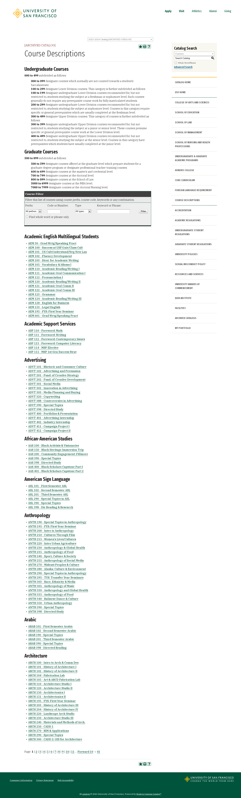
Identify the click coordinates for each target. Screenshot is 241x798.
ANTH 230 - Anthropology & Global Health (56, 547)
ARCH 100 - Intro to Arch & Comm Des (53, 662)
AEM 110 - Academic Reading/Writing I (54, 268)
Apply (168, 11)
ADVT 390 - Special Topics (45, 405)
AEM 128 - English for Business (48, 303)
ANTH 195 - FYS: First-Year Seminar (52, 526)
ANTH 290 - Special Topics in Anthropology (57, 573)
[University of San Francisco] (34, 19)
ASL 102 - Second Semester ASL (49, 490)
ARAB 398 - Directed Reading (47, 647)
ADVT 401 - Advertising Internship (51, 417)
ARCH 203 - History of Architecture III (53, 705)
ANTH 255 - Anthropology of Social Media (56, 560)
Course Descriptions (187, 200)
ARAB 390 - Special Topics (45, 643)
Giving (227, 11)
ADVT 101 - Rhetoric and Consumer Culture (57, 366)
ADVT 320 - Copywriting (44, 396)
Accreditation (183, 210)
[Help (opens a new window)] (149, 46)
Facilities (180, 308)
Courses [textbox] (179, 53)
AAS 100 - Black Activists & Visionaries (53, 445)
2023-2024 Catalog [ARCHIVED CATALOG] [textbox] (110, 39)
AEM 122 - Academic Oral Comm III (51, 290)
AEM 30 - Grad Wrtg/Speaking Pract (52, 243)
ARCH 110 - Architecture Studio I (49, 684)
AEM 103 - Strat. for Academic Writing (53, 260)
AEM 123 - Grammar (42, 294)
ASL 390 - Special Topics (44, 503)
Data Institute (183, 298)
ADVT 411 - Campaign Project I (49, 426)
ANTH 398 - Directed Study (46, 611)
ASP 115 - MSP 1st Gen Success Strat (52, 351)
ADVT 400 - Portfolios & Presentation (53, 413)
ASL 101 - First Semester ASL (47, 486)
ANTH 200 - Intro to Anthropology (51, 530)
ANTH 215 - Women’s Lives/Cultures (52, 539)
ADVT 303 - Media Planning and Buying (54, 392)
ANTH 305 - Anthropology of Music (51, 586)
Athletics (197, 11)
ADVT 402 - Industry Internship (49, 422)
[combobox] (120, 39)
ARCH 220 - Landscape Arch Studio (51, 713)
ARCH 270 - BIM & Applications (48, 730)
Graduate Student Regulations (193, 244)
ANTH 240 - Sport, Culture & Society (52, 556)
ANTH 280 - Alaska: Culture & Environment (57, 569)
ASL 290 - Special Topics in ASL (49, 498)
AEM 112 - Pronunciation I (45, 277)
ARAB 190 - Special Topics (45, 635)
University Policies (186, 254)
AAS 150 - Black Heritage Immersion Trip (56, 449)
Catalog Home (183, 82)
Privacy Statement (45, 780)
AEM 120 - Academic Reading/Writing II (54, 281)
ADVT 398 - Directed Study (45, 409)
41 (98, 751)
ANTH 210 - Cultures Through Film (51, 535)
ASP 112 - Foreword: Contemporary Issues (56, 339)
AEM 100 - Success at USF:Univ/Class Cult (55, 247)
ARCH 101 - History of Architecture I (52, 666)
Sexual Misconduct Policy (190, 264)
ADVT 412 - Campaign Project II (49, 430)
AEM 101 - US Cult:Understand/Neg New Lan (57, 251)
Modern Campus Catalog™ (148, 794)
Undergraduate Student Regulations (189, 232)
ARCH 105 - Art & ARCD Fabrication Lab (54, 679)
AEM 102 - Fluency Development (50, 256)
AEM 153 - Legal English (44, 307)
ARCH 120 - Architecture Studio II (50, 688)
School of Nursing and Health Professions (192, 144)
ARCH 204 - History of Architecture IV (53, 709)
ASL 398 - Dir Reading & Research (50, 507)
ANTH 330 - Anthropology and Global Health (58, 590)
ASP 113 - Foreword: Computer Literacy (54, 343)
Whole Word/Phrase (187, 63)
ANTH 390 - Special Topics (46, 607)
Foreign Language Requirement (193, 190)
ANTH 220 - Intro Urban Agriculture (52, 543)
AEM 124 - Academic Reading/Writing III (54, 298)
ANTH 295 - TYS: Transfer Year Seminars (55, 577)
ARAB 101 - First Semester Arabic (50, 626)
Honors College (184, 170)
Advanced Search (183, 67)
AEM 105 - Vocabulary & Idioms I (49, 264)
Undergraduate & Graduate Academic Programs (191, 158)
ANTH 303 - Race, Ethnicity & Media (51, 581)
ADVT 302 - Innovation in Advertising (53, 388)
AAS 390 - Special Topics (44, 458)
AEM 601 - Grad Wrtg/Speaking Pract (53, 315)
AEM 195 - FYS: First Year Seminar (51, 311)
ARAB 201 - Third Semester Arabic (51, 639)
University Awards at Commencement (187, 286)
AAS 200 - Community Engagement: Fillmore (58, 454)
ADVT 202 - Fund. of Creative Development (56, 379)
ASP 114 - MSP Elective (43, 347)
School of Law (183, 122)
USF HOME (180, 92)
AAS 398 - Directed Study (44, 462)
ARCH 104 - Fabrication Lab (46, 675)
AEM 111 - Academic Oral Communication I (56, 273)
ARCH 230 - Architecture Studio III (50, 718)
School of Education (187, 112)
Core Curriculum (185, 180)
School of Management (188, 132)
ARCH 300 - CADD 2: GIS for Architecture (55, 739)
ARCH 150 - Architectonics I (46, 692)
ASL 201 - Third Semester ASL (48, 494)
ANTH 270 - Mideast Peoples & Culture (53, 564)
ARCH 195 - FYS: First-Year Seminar (52, 701)
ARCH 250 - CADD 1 (40, 726)
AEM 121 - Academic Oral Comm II (51, 286)
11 (72, 751)
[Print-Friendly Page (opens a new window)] (145, 46)
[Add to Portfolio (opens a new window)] (140, 46)
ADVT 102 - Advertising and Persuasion (54, 371)
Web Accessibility (66, 780)
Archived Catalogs (185, 318)
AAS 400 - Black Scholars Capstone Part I (55, 466)
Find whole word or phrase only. (49, 217)
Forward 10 (85, 751)
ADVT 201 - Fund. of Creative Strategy (53, 375)
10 (67, 751)
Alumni (213, 11)
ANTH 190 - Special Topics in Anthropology (57, 522)
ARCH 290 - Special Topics (45, 735)
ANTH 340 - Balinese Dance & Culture (53, 598)
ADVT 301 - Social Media (44, 383)
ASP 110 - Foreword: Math (45, 330)
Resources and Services (189, 274)
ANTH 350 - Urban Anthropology (50, 603)
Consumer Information (21, 780)
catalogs (86, 794)
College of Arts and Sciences (192, 102)
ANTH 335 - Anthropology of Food (50, 594)
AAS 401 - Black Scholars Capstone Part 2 (56, 471)
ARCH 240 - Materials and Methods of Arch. (56, 722)
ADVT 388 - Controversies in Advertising (55, 400)
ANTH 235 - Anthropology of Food (50, 552)
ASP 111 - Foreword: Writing (47, 334)
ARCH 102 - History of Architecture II (52, 671)
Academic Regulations (188, 220)
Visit (181, 11)
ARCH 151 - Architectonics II (47, 696)
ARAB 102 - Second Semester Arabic (52, 630)
